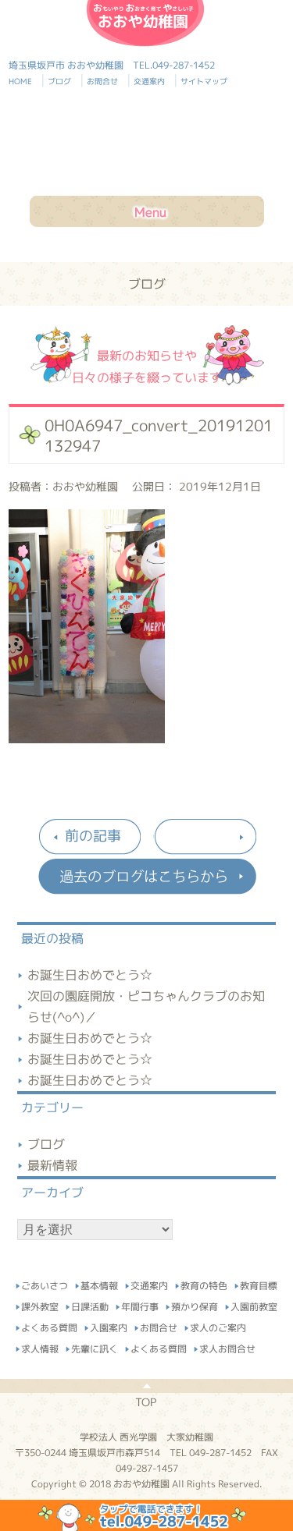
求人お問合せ (227, 1346)
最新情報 (52, 1165)
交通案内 (152, 81)
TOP (145, 1402)
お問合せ (105, 81)
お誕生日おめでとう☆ (89, 974)
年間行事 (140, 1304)
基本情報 (99, 1283)
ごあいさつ (44, 1283)
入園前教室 (253, 1304)
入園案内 (108, 1325)
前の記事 (93, 835)
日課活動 (90, 1304)
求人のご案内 (218, 1325)
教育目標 (258, 1283)
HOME (27, 81)
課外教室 (40, 1304)
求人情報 (40, 1346)
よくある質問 (49, 1325)
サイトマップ (203, 81)
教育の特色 (203, 1283)
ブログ (62, 81)
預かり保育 (194, 1304)
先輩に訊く (94, 1346)
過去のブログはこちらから (147, 877)
